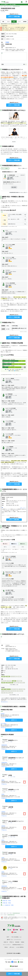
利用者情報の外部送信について (18, 944)
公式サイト (14, 720)
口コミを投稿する (6, 168)
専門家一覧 (11, 942)
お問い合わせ (12, 947)
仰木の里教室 (3, 723)
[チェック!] (24, 782)
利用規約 (22, 942)
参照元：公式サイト (23, 507)
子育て (23, 929)
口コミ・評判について (23, 168)
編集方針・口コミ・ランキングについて (14, 939)
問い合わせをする (4, 701)
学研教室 (7, 42)
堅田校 (3, 780)
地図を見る (4, 717)
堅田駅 (11, 6)
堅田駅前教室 (4, 745)
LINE (10, 929)
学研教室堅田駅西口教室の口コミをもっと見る (17, 192)
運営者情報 (17, 942)
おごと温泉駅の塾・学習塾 (7, 905)
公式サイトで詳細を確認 (14, 16)
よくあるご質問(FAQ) (20, 947)
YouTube (14, 932)
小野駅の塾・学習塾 (6, 902)
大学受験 (16, 929)
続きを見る (14, 141)
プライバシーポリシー (7, 944)
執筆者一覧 (6, 942)
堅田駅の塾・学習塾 (6, 900)
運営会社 (6, 947)
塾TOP (2, 6)
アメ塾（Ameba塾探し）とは (16, 936)
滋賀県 (5, 6)
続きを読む (14, 187)
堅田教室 (2, 713)
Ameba (9, 962)
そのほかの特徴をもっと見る (14, 684)
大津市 (8, 6)
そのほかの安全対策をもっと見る (14, 694)
